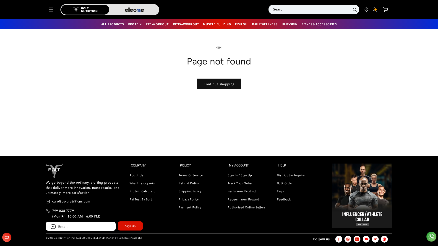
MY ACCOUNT (239, 165)
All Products (112, 24)
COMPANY (138, 165)
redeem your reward (243, 199)
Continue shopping (219, 84)
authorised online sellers (247, 207)
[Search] (355, 10)
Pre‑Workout (157, 24)
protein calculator (143, 191)
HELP (282, 165)
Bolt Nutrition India (65, 237)
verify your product (242, 191)
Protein (135, 24)
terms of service (191, 175)
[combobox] (309, 9)
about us (136, 175)
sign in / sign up (240, 175)
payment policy (190, 207)
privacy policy (188, 199)
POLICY (185, 165)
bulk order (285, 183)
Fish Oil (241, 24)
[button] (51, 9)
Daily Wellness (264, 24)
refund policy (189, 183)
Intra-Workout (186, 24)
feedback (284, 199)
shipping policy (190, 191)
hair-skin (289, 24)
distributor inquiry (291, 175)
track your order (240, 183)
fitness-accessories (319, 24)
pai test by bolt (141, 199)
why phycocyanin (142, 183)
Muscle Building (217, 24)
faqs (280, 191)
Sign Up (130, 226)
